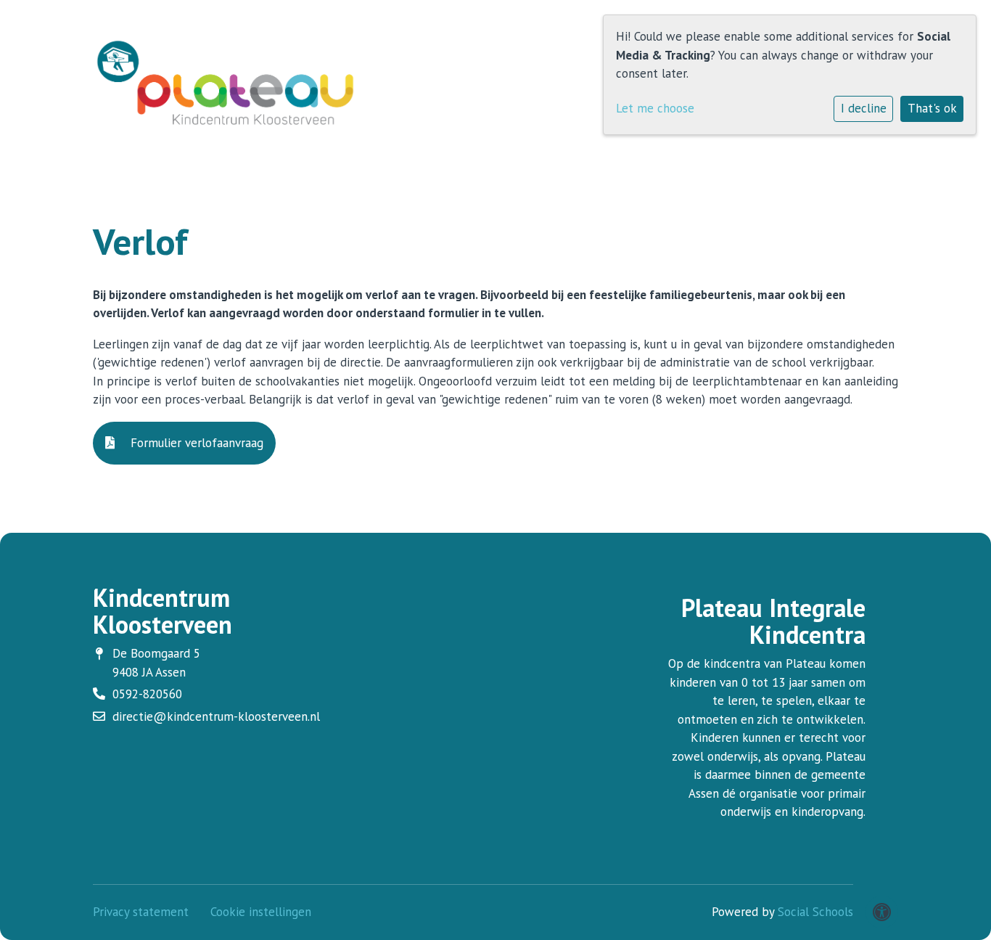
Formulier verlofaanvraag (195, 443)
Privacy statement (141, 912)
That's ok (932, 108)
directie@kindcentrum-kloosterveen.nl (216, 716)
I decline (864, 108)
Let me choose (655, 108)
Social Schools (815, 912)
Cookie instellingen (260, 912)
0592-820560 (147, 694)
